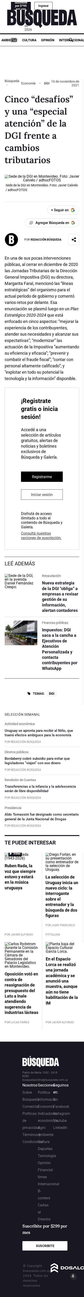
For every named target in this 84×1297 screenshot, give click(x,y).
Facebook (61, 1106)
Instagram (61, 1113)
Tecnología (47, 1156)
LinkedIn (60, 1127)
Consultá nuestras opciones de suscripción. (41, 535)
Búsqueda (12, 81)
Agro (42, 1127)
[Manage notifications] (73, 1276)
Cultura (29, 40)
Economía (28, 83)
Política (44, 1092)
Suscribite (45, 1246)
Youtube (60, 1120)
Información (48, 1099)
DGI (51, 693)
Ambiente (9, 40)
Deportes (45, 1149)
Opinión (47, 40)
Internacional (48, 1184)
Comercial (30, 1106)
